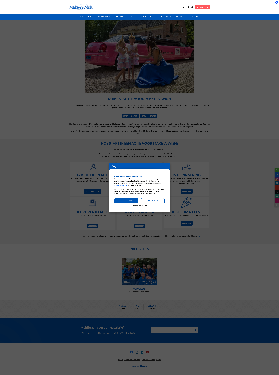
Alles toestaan (126, 200)
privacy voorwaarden (120, 185)
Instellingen (153, 200)
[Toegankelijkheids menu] (276, 2)
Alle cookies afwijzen (139, 206)
